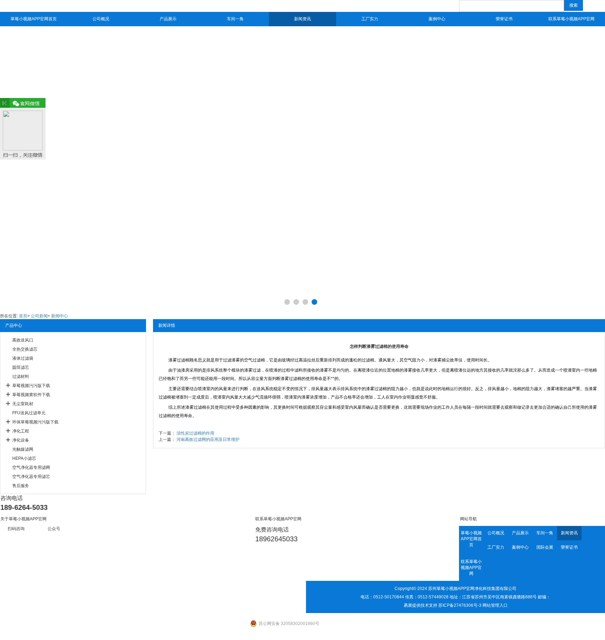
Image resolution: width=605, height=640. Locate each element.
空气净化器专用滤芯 (31, 476)
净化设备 (20, 440)
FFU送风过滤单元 (29, 412)
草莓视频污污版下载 (31, 385)
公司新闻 (39, 316)
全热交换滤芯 (24, 349)
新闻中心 (59, 316)
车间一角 (235, 18)
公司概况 (100, 18)
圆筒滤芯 (20, 367)
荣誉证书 (504, 18)
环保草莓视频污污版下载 (35, 422)
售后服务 (20, 485)
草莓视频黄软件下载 (31, 394)
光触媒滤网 (22, 449)
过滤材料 (20, 376)
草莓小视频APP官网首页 (34, 18)
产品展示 (168, 18)
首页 (23, 316)
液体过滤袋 (22, 358)
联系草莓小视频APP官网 (571, 18)
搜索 (573, 5)
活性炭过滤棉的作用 (195, 433)
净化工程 (20, 431)
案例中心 (437, 18)
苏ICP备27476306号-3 (459, 605)
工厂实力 (369, 18)
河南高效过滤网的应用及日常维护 (207, 439)
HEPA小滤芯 (24, 458)
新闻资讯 (302, 18)
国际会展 (544, 547)
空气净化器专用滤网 (31, 467)
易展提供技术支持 (420, 605)
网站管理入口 (495, 605)
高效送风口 (22, 340)
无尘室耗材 (22, 403)
